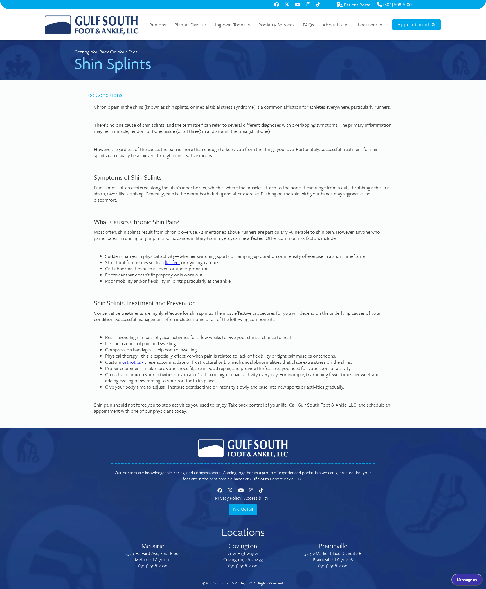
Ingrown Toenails (232, 25)
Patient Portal (354, 5)
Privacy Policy (228, 498)
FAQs (308, 25)
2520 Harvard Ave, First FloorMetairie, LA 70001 (152, 556)
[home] (91, 25)
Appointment (416, 24)
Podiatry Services (276, 25)
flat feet (172, 262)
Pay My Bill (243, 509)
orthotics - (132, 361)
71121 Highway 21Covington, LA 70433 (243, 556)
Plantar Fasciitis (191, 25)
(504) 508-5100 (394, 4)
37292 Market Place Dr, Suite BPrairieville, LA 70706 (332, 556)
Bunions (158, 25)
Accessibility (256, 498)
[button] (335, 25)
